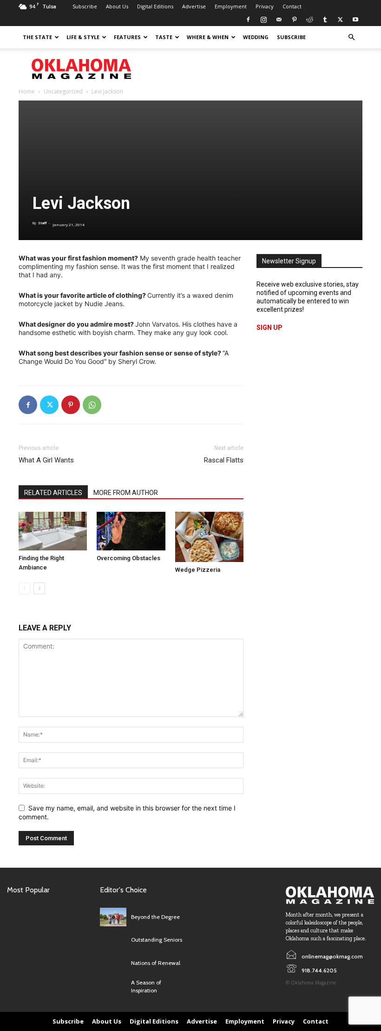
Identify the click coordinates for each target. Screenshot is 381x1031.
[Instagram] (263, 19)
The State (37, 36)
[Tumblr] (325, 19)
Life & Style (82, 36)
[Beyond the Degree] (113, 917)
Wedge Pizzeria (197, 569)
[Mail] (279, 19)
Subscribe (84, 6)
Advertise (194, 6)
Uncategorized (63, 91)
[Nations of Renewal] (113, 963)
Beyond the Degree (155, 916)
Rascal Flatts (223, 460)
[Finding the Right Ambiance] (53, 531)
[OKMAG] (330, 895)
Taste (163, 36)
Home (27, 91)
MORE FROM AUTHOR (125, 492)
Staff (42, 223)
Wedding (256, 36)
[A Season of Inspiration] (113, 986)
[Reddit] (309, 19)
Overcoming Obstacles (128, 558)
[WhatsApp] (92, 404)
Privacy (265, 6)
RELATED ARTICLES (53, 492)
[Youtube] (355, 19)
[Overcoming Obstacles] (131, 531)
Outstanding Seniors (156, 939)
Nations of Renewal (155, 962)
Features (127, 36)
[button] (351, 37)
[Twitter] (340, 19)
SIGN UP (269, 327)
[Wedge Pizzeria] (209, 537)
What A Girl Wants (46, 460)
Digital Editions (155, 6)
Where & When (208, 36)
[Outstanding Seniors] (113, 940)
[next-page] (39, 588)
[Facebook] (248, 19)
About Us (117, 6)
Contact (292, 6)
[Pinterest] (294, 19)
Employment (231, 6)
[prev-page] (24, 588)
